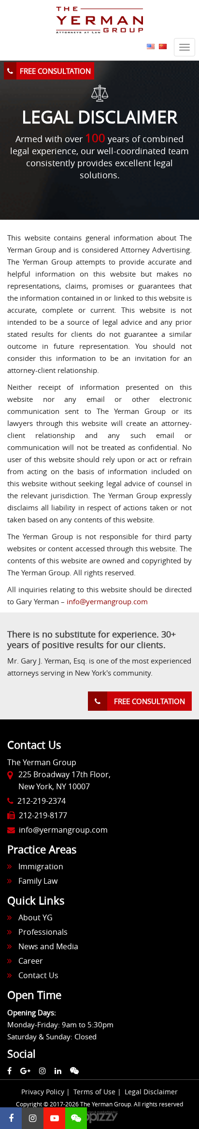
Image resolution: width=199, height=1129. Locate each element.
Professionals (43, 932)
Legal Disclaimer (151, 1091)
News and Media (48, 946)
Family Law (37, 881)
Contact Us (38, 975)
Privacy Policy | (46, 1091)
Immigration (40, 866)
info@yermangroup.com (107, 601)
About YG (35, 917)
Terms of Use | (98, 1091)
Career (30, 961)
